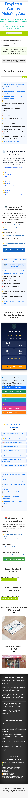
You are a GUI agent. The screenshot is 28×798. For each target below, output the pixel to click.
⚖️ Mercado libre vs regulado (10, 446)
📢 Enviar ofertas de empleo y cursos (11, 767)
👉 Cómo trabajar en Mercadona (12, 391)
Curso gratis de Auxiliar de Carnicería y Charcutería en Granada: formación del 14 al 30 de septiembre (13, 748)
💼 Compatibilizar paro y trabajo (11, 115)
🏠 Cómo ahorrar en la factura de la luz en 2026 (13, 434)
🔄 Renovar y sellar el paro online (11, 129)
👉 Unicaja (6, 179)
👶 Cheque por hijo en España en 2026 (12, 101)
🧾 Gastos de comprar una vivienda (12, 289)
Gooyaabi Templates (14, 792)
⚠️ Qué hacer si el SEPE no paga (11, 123)
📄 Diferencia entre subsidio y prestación (13, 126)
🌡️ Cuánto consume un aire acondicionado (13, 465)
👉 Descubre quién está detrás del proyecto (13, 762)
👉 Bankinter (7, 183)
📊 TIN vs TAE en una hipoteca (10, 286)
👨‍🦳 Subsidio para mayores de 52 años (12, 118)
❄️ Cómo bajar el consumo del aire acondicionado (11, 460)
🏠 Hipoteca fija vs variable (9, 281)
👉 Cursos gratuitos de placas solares (13, 235)
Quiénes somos (14, 759)
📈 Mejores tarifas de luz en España (12, 442)
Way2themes (13, 790)
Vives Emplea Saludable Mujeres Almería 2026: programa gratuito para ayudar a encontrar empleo (13, 736)
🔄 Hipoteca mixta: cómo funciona (11, 283)
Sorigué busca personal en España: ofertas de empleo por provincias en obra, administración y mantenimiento (14, 729)
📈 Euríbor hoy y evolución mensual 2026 (13, 271)
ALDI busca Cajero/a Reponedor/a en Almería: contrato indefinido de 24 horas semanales (13, 712)
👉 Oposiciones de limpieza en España (13, 555)
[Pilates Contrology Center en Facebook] (14, 628)
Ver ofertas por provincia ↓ (8, 579)
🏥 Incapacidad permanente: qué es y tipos (14, 484)
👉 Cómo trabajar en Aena (10, 404)
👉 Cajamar (6, 181)
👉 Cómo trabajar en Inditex (10, 412)
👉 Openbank (7, 188)
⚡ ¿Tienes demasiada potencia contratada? (10, 451)
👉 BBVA (5, 172)
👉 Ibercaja (6, 192)
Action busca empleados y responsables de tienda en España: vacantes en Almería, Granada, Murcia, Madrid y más (14, 688)
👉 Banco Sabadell (8, 185)
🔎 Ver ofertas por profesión (9, 598)
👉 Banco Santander (9, 170)
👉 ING (5, 176)
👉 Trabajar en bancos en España (12, 167)
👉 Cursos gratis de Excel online (12, 225)
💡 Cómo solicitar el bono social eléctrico (13, 439)
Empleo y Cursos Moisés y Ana (13, 9)
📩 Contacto (5, 770)
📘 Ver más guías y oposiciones (14, 559)
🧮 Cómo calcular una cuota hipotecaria (13, 273)
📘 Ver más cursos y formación (14, 250)
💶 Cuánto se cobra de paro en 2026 (12, 113)
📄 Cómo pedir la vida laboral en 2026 (12, 121)
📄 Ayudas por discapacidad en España (13, 481)
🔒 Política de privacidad (8, 773)
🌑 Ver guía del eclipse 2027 (14, 367)
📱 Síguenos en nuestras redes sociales (12, 777)
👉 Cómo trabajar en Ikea (10, 400)
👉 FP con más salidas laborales (12, 241)
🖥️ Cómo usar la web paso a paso (10, 768)
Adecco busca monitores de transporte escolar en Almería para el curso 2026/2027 (13, 681)
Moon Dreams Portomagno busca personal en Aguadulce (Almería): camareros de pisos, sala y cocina (11, 704)
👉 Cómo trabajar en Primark (11, 408)
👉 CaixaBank (7, 174)
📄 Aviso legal (5, 771)
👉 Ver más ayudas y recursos (10, 141)
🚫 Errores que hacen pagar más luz (12, 456)
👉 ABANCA (6, 190)
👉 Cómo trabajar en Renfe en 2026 (12, 387)
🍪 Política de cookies (7, 774)
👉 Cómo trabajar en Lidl (9, 395)
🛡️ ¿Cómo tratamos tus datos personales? (12, 776)
